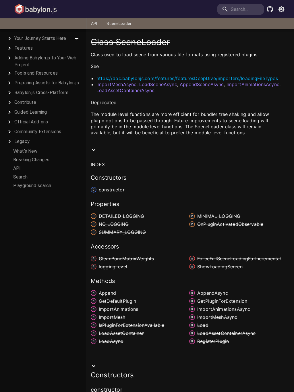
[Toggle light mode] (281, 9)
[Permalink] (102, 67)
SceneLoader (119, 23)
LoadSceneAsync (158, 84)
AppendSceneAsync (202, 84)
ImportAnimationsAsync (253, 84)
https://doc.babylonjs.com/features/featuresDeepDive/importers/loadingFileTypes (187, 78)
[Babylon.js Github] (270, 9)
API (94, 23)
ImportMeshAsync (116, 84)
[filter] (77, 38)
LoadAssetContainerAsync (125, 90)
